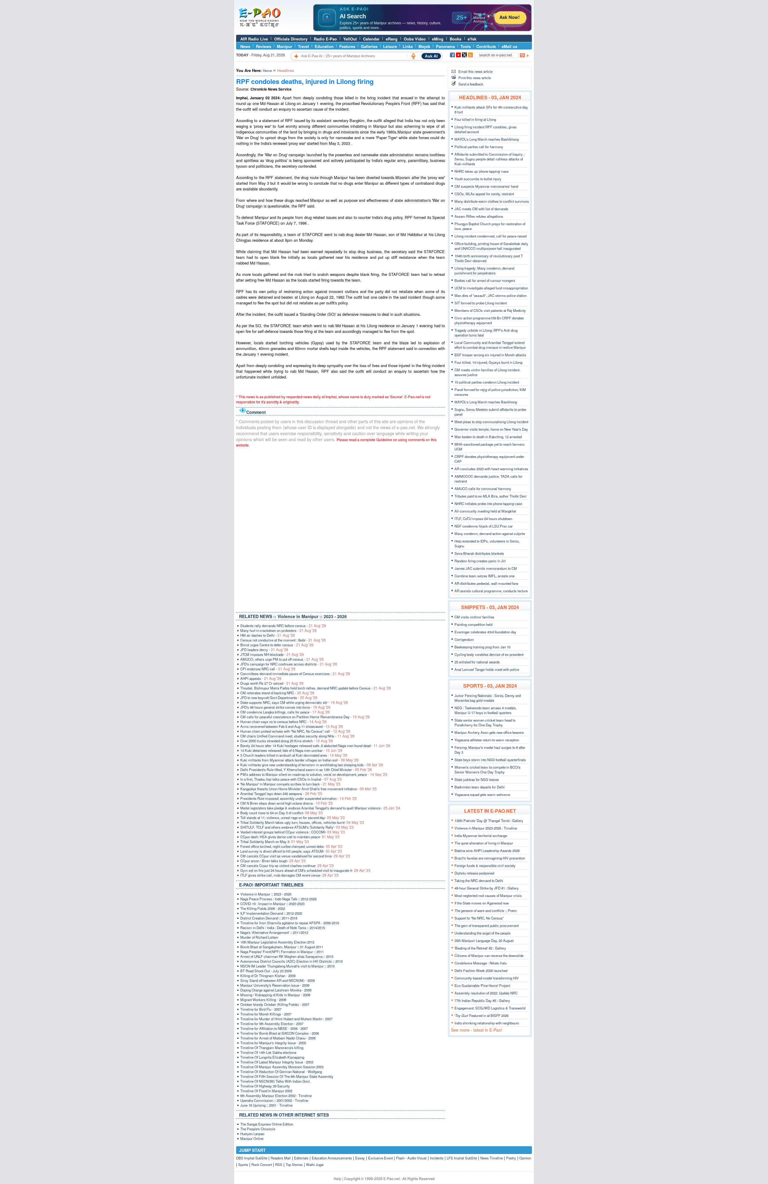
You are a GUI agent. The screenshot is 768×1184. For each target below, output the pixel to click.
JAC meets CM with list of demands (481, 208)
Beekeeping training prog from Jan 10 (482, 646)
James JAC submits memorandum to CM (485, 568)
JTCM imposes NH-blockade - (272, 654)
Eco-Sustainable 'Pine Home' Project (482, 985)
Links (408, 46)
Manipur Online (251, 1138)
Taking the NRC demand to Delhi (478, 880)
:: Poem (485, 910)
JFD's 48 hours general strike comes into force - (285, 707)
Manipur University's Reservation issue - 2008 (274, 985)
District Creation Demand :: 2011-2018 (268, 918)
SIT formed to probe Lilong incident (480, 302)
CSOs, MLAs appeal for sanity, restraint (484, 193)
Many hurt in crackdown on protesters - (278, 630)
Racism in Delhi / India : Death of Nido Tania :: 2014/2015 (282, 927)
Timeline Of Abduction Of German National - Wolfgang (281, 1071)
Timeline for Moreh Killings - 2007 (265, 1014)
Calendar (371, 39)
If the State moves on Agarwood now (481, 903)
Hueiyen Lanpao (252, 1133)
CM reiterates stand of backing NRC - (277, 692)
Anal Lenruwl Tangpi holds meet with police (486, 669)
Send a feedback (470, 84)
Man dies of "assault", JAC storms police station (490, 295)
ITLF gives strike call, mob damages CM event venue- (289, 875)
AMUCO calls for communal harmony (482, 488)
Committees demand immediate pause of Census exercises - (295, 673)
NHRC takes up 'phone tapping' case (481, 171)
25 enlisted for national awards (477, 661)
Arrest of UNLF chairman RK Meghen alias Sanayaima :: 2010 (286, 956)
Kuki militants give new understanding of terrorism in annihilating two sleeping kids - (311, 764)
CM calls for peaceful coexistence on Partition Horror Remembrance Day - (305, 716)
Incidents (436, 1158)
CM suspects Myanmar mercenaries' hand (486, 186)
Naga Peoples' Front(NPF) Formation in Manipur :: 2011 (282, 951)
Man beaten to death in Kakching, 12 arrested (488, 436)
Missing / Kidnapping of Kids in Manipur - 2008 (275, 994)
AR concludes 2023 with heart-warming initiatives (491, 468)
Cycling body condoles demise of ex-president (489, 654)
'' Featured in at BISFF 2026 (481, 1015)
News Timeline (491, 1158)
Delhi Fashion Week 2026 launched (480, 970)
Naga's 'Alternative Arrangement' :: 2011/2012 (274, 932)
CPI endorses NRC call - (268, 668)
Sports (243, 1164)
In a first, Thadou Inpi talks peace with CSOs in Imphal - (291, 779)
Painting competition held (473, 624)
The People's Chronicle (257, 1128)
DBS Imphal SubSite (251, 1158)
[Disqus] (340, 528)
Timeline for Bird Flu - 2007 (260, 1009)
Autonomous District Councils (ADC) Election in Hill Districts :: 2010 (291, 961)
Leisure (390, 46)
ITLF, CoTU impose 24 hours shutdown (483, 518)
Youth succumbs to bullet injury (477, 178)
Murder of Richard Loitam (259, 937)
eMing (437, 39)
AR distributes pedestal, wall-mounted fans (486, 583)
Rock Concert (261, 1164)
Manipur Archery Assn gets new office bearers (489, 732)
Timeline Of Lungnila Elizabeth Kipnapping (272, 1057)
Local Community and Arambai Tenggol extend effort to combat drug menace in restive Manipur (490, 345)
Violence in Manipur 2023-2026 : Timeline (485, 828)
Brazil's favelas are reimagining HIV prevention (489, 858)
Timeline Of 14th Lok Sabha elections (268, 1052)
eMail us (509, 46)
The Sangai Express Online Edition (266, 1124)
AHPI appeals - (260, 678)
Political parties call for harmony (478, 146)
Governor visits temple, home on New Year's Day (491, 429)
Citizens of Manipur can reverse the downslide (489, 955)
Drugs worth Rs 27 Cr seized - (272, 683)
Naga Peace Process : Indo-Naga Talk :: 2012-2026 (278, 898)
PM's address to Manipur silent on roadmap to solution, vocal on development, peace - (313, 774)
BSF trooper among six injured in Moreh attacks (490, 354)
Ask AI (431, 56)
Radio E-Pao (325, 39)
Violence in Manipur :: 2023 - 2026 (265, 894)
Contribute (486, 46)
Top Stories (294, 1164)
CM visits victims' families (474, 616)
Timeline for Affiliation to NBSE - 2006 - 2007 (274, 1028)
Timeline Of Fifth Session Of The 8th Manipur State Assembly (286, 1076)
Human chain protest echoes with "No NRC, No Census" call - (295, 731)
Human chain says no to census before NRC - (283, 721)
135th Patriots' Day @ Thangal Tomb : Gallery (488, 820)
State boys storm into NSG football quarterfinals (490, 759)
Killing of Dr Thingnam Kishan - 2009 (268, 975)
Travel (303, 46)
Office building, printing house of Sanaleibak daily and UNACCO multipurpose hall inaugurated (491, 246)
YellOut (350, 39)
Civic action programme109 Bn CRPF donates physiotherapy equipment (489, 320)
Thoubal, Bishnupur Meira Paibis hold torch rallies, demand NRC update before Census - (315, 688)
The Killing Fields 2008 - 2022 (262, 908)
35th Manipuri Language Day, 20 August (484, 940)
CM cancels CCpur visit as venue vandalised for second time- (295, 856)
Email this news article (475, 71)
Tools (465, 46)
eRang (392, 39)
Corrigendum (464, 639)
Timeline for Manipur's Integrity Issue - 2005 (273, 1042)
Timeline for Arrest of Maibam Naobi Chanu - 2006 (278, 1038)
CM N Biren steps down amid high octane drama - (286, 803)
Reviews (263, 46)
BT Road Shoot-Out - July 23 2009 (266, 970)
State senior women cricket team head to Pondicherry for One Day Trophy (484, 722)
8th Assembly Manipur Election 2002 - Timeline (276, 1095)
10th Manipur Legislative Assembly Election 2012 (277, 942)
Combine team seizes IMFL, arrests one (484, 575)
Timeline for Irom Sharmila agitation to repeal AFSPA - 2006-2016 (289, 922)
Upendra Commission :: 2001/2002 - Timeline (274, 1100)
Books (455, 39)
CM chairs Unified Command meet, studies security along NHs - (297, 736)
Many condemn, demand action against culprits (489, 533)
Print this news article (474, 77)
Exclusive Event (380, 1158)
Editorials (301, 1158)
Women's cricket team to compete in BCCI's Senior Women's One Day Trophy (487, 769)
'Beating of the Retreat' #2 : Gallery (480, 948)
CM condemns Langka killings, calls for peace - (285, 712)
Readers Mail (281, 1158)
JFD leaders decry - (264, 649)
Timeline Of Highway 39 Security (265, 1086)
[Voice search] (413, 56)
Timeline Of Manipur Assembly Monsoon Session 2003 (281, 1066)
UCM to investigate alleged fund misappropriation (491, 288)
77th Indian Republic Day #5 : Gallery (482, 1000)
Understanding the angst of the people (482, 933)
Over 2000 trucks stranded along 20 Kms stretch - (286, 740)
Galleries (369, 46)
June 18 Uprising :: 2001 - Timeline (266, 1105)
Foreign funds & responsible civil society (484, 865)
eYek (472, 39)
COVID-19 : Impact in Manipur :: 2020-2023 (272, 903)
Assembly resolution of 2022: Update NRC (486, 993)
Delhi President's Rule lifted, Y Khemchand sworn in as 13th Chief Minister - (306, 769)
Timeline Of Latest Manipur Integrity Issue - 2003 (276, 1062)
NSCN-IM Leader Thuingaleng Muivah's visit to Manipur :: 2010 (287, 966)
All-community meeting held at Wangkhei (485, 511)
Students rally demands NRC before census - (283, 625)
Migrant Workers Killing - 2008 (263, 999)
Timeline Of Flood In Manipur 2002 (266, 1090)
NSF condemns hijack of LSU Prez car (483, 526)
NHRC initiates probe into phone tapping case (488, 503)
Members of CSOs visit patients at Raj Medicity (490, 310)
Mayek (424, 46)
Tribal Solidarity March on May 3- (274, 841)
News (245, 46)
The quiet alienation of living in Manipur (483, 843)
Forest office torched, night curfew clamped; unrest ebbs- (291, 846)
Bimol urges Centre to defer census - (277, 644)
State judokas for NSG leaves (476, 779)
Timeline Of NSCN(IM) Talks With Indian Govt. (275, 1081)
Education (324, 46)
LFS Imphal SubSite (462, 1158)
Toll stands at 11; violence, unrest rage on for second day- (292, 817)
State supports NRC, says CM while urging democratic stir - (294, 702)
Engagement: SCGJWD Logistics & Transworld (489, 1008)
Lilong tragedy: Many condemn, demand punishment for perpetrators (484, 270)
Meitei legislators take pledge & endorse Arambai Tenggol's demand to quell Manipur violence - (320, 808)
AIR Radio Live (254, 39)
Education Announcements (332, 1158)
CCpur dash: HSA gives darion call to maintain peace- (290, 836)
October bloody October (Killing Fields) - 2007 (274, 1004)
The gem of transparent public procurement (486, 925)
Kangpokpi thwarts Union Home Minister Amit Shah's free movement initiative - (308, 788)
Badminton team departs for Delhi (479, 787)
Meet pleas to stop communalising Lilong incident (491, 421)
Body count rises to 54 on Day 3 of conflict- (281, 812)
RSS (278, 1164)
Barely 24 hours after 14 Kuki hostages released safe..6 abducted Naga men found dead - (315, 745)
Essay (360, 1158)
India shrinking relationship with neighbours (486, 1023)
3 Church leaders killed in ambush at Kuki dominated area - (293, 755)
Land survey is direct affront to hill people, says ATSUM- (291, 851)
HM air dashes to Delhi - (267, 635)
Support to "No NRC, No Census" (479, 918)
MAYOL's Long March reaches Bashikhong (486, 139)
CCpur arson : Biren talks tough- (273, 860)
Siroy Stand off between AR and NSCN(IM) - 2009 (277, 980)
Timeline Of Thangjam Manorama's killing (271, 1047)
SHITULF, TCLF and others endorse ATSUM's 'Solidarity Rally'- (297, 827)
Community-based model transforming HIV (486, 978)
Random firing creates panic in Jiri (480, 560)
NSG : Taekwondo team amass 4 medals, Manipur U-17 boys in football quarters (485, 710)
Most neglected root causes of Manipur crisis (488, 895)
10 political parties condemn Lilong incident (486, 382)
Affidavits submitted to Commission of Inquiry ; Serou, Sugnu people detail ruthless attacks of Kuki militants (489, 159)
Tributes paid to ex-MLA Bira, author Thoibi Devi (490, 496)
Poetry (511, 1158)
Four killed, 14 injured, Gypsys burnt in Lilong (488, 362)
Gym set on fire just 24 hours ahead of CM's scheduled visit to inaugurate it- (305, 870)
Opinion (525, 1158)
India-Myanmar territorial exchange (480, 835)
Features (347, 46)
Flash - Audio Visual (411, 1158)
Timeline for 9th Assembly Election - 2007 (271, 1023)
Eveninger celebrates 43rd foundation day (485, 631)
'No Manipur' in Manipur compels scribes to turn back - (290, 784)
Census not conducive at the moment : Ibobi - (283, 640)
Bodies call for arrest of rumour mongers (484, 280)
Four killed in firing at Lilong (475, 119)
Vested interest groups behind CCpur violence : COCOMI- (292, 832)
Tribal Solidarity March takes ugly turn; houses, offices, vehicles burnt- (302, 822)
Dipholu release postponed (474, 873)
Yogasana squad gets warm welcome (482, 794)
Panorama (445, 46)
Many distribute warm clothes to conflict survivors (491, 201)
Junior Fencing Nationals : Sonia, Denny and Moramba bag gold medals (487, 698)
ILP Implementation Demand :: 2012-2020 (271, 913)
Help (337, 1178)
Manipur (284, 46)
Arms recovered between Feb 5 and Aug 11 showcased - (291, 726)
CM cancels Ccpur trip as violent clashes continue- (287, 865)
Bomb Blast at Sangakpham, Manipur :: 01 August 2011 (281, 946)
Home (267, 70)
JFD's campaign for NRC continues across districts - (288, 664)
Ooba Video (415, 39)
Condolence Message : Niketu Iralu (480, 963)
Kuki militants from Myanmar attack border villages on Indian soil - (299, 760)
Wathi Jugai (315, 1164)
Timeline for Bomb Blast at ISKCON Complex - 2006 (279, 1033)
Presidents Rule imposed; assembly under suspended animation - (298, 798)
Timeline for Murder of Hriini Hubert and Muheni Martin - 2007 (286, 1018)
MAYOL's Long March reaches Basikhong (485, 401)
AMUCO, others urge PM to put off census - (282, 659)
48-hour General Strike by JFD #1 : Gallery (486, 888)
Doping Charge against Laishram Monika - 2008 (275, 990)
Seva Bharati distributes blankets (479, 553)
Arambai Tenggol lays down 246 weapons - (281, 793)
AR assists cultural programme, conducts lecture (491, 590)
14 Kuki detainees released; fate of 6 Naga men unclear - (291, 750)
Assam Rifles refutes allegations (478, 216)
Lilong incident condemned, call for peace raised (490, 236)
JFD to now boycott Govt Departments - (278, 697)
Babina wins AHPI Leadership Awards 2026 (487, 850)
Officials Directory (291, 39)
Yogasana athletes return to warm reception (486, 739)
